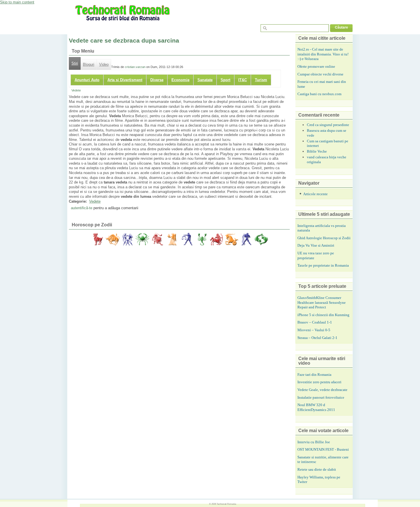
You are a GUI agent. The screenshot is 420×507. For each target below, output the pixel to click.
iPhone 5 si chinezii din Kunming (323, 315)
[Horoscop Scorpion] (202, 239)
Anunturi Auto (87, 80)
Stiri (74, 63)
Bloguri (88, 65)
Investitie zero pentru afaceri (319, 382)
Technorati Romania (226, 503)
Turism (261, 80)
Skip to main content (17, 2)
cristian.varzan (135, 67)
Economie (180, 80)
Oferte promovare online (316, 66)
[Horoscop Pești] (261, 239)
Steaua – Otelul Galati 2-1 (317, 338)
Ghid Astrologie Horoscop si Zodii (324, 238)
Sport (225, 80)
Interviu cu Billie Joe (313, 442)
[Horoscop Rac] (142, 239)
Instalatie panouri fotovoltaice (320, 397)
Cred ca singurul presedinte (328, 125)
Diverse (156, 80)
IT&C (242, 80)
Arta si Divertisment (124, 80)
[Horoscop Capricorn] (231, 239)
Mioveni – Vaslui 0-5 (313, 330)
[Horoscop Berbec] (98, 239)
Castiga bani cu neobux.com (319, 94)
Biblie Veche (317, 151)
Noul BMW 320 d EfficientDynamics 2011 (316, 407)
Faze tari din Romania (314, 374)
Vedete (76, 90)
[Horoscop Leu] (157, 239)
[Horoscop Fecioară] (172, 239)
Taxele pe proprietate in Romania (323, 265)
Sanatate (205, 80)
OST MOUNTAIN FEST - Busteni (323, 449)
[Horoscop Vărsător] (246, 239)
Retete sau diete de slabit (316, 469)
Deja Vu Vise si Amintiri (315, 245)
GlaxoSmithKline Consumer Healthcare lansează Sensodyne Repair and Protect (321, 302)
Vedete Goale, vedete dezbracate (322, 390)
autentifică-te (81, 208)
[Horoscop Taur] (112, 239)
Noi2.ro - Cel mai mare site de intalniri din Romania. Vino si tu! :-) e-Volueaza (323, 54)
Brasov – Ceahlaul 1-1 (314, 322)
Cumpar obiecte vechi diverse (320, 74)
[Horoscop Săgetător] (216, 239)
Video (104, 65)
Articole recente (315, 194)
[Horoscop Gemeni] (127, 239)
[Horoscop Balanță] (187, 239)
